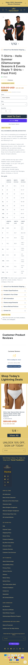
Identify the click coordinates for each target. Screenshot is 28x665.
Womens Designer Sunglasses (11, 510)
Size (2, 101)
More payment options (14, 124)
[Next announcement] (25, 3)
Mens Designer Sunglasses (10, 507)
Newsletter (6, 594)
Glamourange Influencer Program (12, 616)
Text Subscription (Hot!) (9, 584)
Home (7, 471)
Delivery (5, 574)
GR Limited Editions (8, 517)
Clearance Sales (7, 504)
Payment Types (7, 529)
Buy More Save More (8, 542)
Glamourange (16, 662)
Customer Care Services (9, 552)
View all (14, 435)
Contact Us (6, 591)
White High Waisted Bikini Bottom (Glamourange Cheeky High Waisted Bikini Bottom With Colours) (14, 414)
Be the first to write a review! (14, 366)
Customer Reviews (8, 549)
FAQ (4, 526)
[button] (3, 9)
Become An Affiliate (8, 609)
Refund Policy (6, 581)
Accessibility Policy (8, 564)
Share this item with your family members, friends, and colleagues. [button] (14, 318)
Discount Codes (7, 546)
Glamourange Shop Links (9, 514)
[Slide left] (9, 43)
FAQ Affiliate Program (9, 613)
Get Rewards (6, 606)
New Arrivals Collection (9, 497)
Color (2, 94)
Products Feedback (8, 539)
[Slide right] (18, 43)
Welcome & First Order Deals (10, 500)
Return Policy (6, 536)
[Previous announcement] (2, 3)
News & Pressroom (8, 625)
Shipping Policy (7, 532)
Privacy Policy (6, 568)
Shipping (9, 92)
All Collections (7, 494)
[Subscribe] (23, 450)
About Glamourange (8, 561)
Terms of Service (7, 571)
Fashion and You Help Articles (11, 628)
